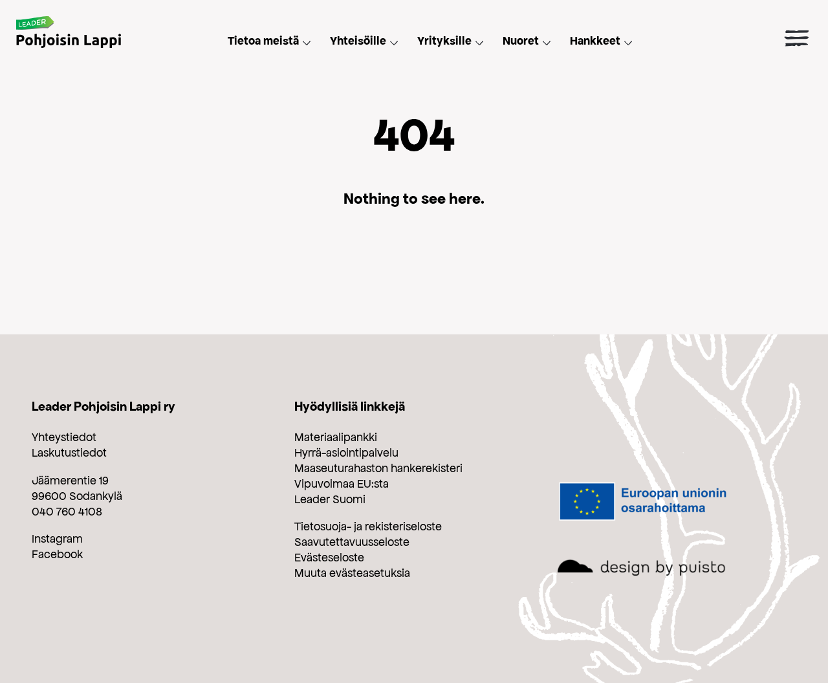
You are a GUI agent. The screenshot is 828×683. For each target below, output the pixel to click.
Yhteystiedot (64, 437)
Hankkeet (595, 41)
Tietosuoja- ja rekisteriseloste (368, 526)
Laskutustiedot (69, 452)
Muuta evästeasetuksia (352, 573)
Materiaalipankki (335, 437)
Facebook (57, 554)
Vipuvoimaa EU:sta (341, 483)
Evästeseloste (329, 557)
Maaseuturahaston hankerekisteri (378, 468)
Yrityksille (444, 41)
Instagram (57, 538)
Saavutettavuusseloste (351, 542)
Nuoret (521, 41)
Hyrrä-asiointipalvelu (346, 452)
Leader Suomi (329, 499)
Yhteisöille (358, 41)
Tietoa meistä (263, 41)
